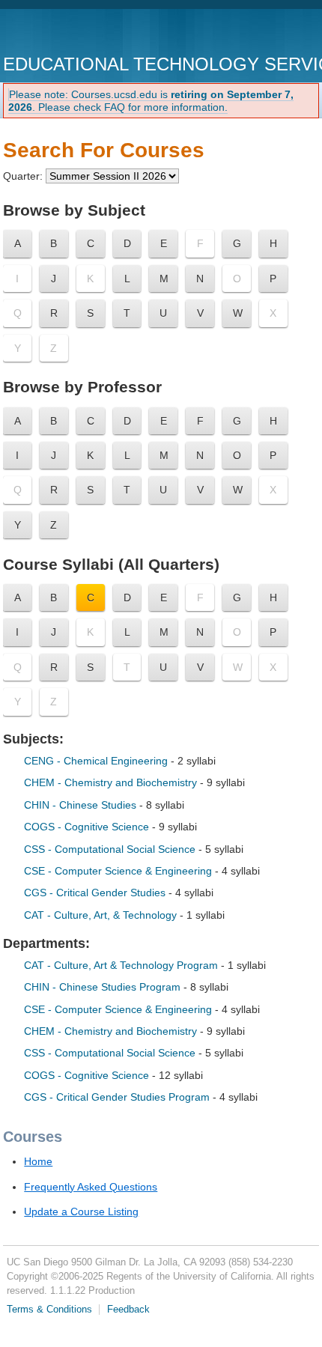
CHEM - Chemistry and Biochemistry (112, 782)
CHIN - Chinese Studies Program (103, 987)
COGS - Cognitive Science (88, 827)
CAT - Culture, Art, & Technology (102, 915)
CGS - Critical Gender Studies (96, 892)
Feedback (128, 1309)
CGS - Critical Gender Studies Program (118, 1097)
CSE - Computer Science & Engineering (118, 871)
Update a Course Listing (81, 1211)
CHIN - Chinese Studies (81, 805)
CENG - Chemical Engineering (97, 761)
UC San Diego (88, 33)
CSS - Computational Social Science (111, 849)
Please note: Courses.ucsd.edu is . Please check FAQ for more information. (151, 100)
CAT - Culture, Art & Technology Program (122, 965)
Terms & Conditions (49, 1309)
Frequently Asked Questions (90, 1187)
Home (38, 1161)
